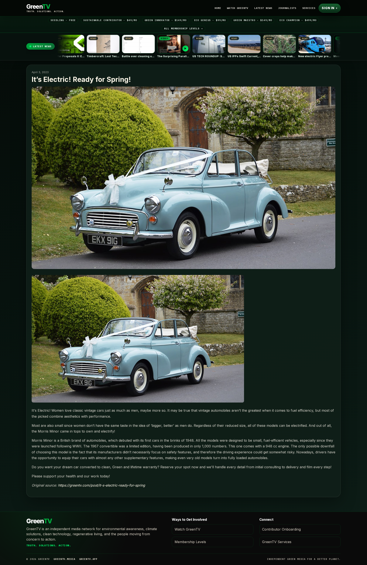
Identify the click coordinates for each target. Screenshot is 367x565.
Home (218, 8)
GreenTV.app (88, 559)
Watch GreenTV (237, 8)
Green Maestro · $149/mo (252, 20)
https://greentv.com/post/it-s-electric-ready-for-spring (101, 485)
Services (308, 8)
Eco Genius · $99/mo (210, 20)
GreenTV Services (276, 542)
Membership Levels (190, 542)
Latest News (263, 8)
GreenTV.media (64, 559)
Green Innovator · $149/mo (165, 20)
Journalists (287, 8)
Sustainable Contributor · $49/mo (110, 20)
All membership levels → (183, 28)
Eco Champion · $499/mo (297, 20)
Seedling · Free (63, 20)
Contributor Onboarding (281, 529)
